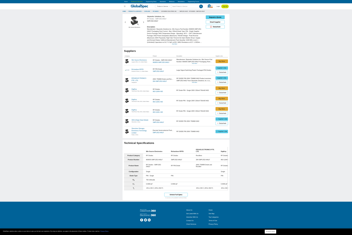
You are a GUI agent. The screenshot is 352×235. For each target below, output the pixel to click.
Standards (163, 1)
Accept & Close (270, 231)
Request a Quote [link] (215, 17)
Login (218, 6)
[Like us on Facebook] (141, 220)
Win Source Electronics (139, 60)
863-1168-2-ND (158, 102)
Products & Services (137, 1)
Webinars (172, 1)
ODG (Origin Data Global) (140, 120)
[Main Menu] (125, 6)
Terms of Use (213, 220)
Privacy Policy (213, 224)
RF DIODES (156, 11)
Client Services (191, 224)
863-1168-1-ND (158, 112)
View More (174, 44)
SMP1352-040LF (158, 71)
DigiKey (134, 89)
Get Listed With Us (192, 213)
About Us (189, 210)
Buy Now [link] (222, 61)
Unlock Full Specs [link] (176, 195)
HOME (124, 11)
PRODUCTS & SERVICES (135, 11)
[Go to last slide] (125, 22)
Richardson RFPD (138, 69)
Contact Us (190, 220)
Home (126, 1)
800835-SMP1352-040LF (161, 62)
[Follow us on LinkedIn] (149, 220)
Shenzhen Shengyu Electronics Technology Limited (139, 131)
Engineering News (151, 1)
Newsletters (181, 1)
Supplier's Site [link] (221, 68)
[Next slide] (143, 22)
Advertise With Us (192, 217)
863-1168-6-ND (158, 91)
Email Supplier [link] (215, 22)
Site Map (211, 213)
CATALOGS (147, 11)
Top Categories (214, 217)
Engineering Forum (193, 1)
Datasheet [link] (216, 27)
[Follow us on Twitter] (145, 220)
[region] (176, 231)
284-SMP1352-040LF (160, 81)
